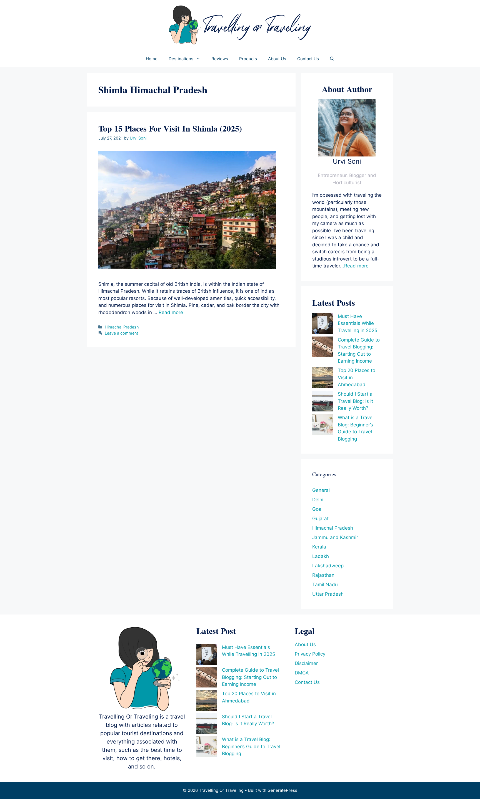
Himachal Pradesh (122, 327)
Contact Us (308, 58)
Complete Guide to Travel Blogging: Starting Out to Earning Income (250, 677)
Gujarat (320, 518)
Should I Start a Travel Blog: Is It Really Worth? (355, 401)
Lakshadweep (328, 565)
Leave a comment (121, 333)
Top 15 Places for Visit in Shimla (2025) (170, 128)
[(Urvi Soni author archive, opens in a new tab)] (347, 155)
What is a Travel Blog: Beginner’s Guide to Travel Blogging (251, 746)
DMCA (302, 673)
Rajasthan (323, 575)
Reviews (219, 58)
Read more (171, 312)
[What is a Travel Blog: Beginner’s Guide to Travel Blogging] (322, 425)
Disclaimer (306, 663)
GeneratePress (282, 790)
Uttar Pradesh (328, 594)
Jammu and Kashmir (335, 537)
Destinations (181, 58)
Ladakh (320, 556)
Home (152, 58)
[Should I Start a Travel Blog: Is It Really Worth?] (322, 402)
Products (248, 58)
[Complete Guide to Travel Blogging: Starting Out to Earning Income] (322, 348)
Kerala (319, 547)
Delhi (317, 499)
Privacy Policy (310, 654)
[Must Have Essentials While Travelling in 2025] (322, 324)
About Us (277, 58)
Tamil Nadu (325, 584)
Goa (316, 509)
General (321, 490)
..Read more (355, 266)
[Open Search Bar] (332, 58)
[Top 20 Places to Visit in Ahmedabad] (322, 378)
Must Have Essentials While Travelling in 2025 (357, 323)
